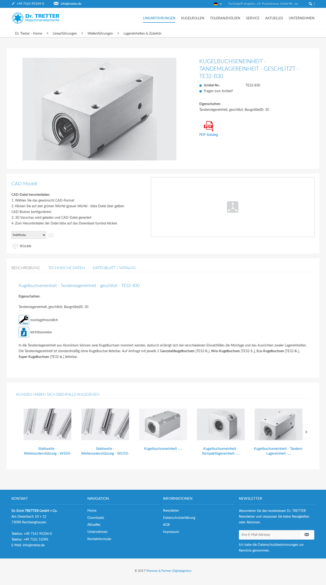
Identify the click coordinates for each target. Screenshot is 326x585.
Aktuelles (93, 524)
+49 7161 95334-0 (30, 3)
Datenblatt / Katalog (114, 268)
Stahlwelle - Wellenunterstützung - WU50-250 (105, 451)
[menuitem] (32, 4)
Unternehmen (97, 532)
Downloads (95, 518)
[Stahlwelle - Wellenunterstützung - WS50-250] (47, 424)
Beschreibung (25, 268)
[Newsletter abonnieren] (307, 535)
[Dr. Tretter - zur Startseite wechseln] (40, 18)
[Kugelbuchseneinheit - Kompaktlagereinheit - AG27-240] (220, 424)
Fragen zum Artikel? (218, 91)
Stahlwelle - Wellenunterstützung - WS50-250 (47, 451)
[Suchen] (310, 4)
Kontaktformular (99, 539)
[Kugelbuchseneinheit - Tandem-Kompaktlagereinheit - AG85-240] (163, 424)
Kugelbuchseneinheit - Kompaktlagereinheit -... (221, 451)
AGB (166, 524)
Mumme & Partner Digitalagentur (169, 571)
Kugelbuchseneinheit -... (163, 449)
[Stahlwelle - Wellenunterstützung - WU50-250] (105, 424)
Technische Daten (66, 268)
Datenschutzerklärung (179, 518)
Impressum (171, 532)
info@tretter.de (71, 3)
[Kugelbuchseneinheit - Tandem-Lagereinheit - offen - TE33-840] (278, 424)
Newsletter (171, 510)
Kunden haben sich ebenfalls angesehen (57, 394)
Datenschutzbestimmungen (278, 545)
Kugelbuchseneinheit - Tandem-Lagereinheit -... (278, 451)
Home (91, 510)
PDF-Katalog (208, 135)
